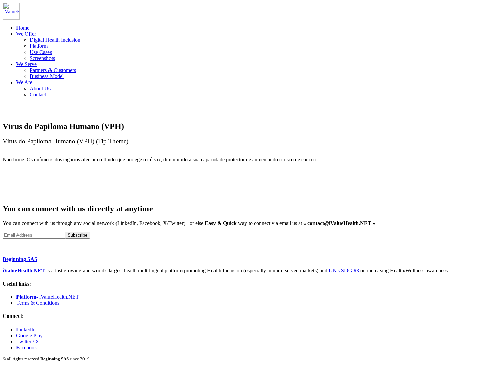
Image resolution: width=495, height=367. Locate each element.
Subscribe (77, 235)
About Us (40, 88)
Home (22, 28)
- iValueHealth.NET (47, 297)
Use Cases (41, 52)
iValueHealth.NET (24, 270)
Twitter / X (27, 341)
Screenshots (42, 58)
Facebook (26, 348)
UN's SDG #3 (344, 270)
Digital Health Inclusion (55, 40)
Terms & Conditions (37, 303)
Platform (39, 46)
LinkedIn (26, 329)
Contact (38, 94)
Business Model (47, 76)
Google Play (29, 335)
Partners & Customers (53, 70)
